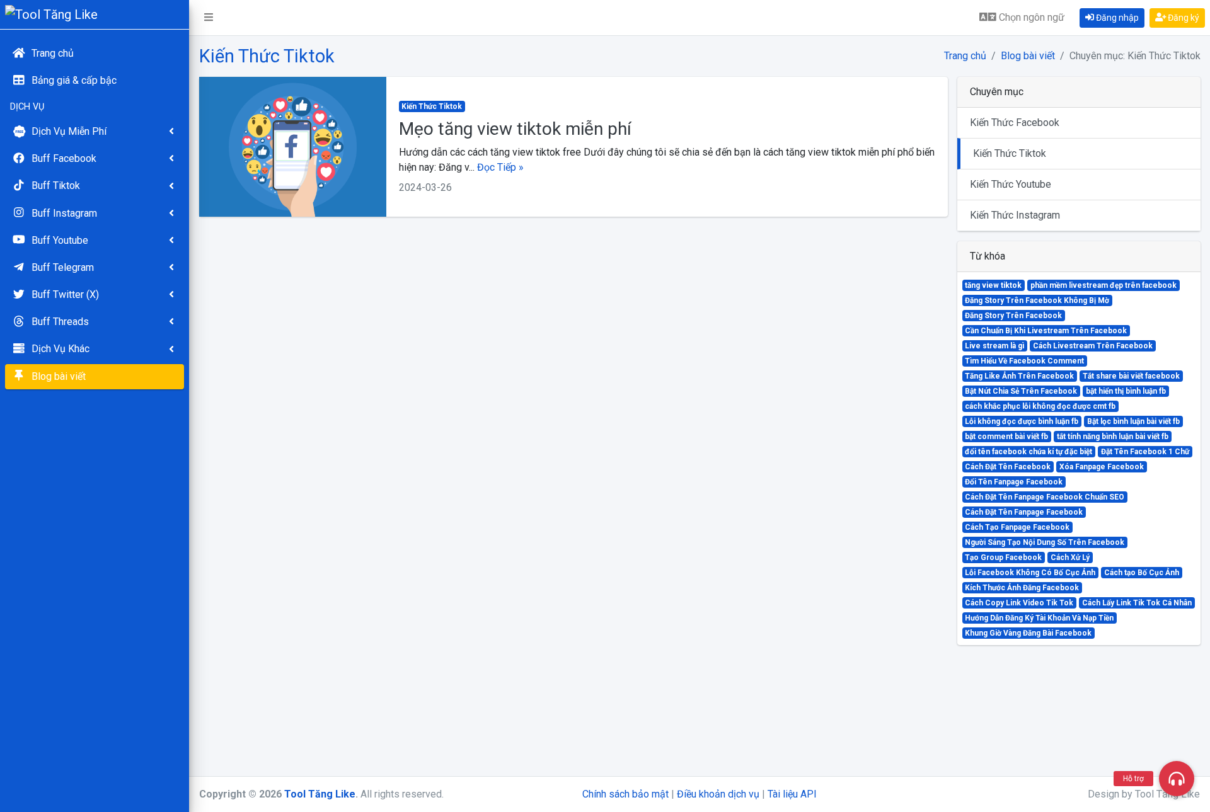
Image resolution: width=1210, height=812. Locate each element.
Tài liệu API (792, 794)
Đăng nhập (1116, 18)
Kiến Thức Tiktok (1009, 153)
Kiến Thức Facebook (1014, 123)
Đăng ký (1182, 18)
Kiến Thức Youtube (1010, 184)
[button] (208, 17)
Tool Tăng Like (319, 794)
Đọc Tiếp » (500, 167)
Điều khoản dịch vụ (718, 794)
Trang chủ (965, 56)
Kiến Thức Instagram (1015, 215)
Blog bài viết (1028, 56)
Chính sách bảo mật (625, 794)
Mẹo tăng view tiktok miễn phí (515, 128)
